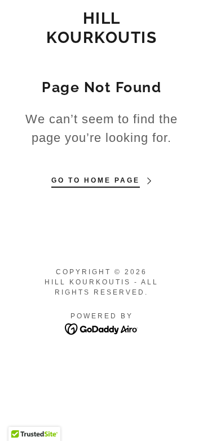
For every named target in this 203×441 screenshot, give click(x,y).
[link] (102, 28)
